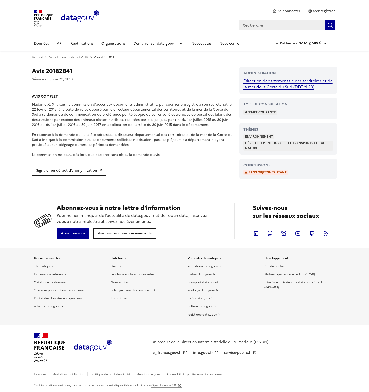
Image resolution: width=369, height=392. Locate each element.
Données (41, 43)
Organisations (113, 43)
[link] (286, 11)
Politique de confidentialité (110, 374)
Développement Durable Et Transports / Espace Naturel (286, 145)
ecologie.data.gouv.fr (203, 290)
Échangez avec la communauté (133, 290)
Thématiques (43, 266)
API (60, 43)
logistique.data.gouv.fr (204, 314)
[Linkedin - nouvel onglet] (256, 233)
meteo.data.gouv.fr (201, 274)
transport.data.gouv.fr (204, 282)
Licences (40, 374)
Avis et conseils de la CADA (68, 57)
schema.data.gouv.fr (48, 306)
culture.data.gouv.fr (202, 306)
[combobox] (287, 25)
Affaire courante (260, 112)
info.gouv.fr (203, 352)
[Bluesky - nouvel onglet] (284, 233)
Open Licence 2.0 (164, 385)
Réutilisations (82, 43)
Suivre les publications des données (59, 290)
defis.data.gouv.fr (200, 298)
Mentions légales (148, 374)
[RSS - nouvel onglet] (326, 233)
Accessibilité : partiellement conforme (194, 374)
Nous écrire (229, 43)
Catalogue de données (50, 282)
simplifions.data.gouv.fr (204, 266)
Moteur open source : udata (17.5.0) (289, 274)
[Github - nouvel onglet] (312, 233)
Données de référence (50, 274)
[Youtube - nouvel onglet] (298, 233)
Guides (116, 266)
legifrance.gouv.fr (167, 352)
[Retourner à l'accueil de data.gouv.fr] (80, 18)
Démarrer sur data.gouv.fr (155, 43)
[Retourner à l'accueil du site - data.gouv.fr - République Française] (93, 347)
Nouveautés (201, 43)
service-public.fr (238, 352)
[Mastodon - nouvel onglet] (270, 233)
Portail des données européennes (58, 298)
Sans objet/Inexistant (268, 172)
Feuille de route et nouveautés (132, 274)
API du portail (274, 266)
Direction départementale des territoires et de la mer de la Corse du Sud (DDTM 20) (288, 84)
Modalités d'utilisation (68, 374)
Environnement (259, 136)
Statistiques (119, 298)
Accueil (37, 57)
